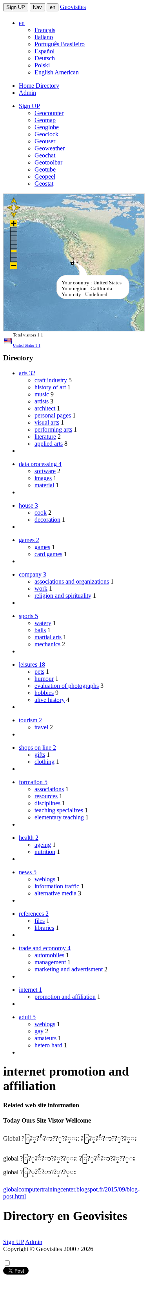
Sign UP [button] (29, 106)
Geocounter (49, 113)
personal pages (52, 415)
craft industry (50, 380)
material (44, 485)
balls (40, 630)
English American (56, 72)
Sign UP (15, 7)
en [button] (22, 23)
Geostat (43, 183)
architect (44, 408)
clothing (44, 761)
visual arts (46, 422)
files (39, 920)
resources (46, 796)
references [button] (34, 913)
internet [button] (30, 989)
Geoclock (46, 134)
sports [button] (28, 616)
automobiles (49, 955)
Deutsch (44, 58)
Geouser (44, 141)
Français (44, 30)
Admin (27, 92)
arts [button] (27, 373)
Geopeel (44, 176)
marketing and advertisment (68, 969)
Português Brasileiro (59, 44)
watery (42, 623)
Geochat (44, 155)
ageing (42, 844)
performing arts (53, 429)
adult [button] (27, 1017)
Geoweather (49, 148)
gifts (39, 754)
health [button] (28, 837)
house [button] (28, 505)
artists (41, 401)
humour (44, 678)
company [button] (32, 574)
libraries (44, 927)
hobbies (44, 692)
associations (49, 789)
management (50, 962)
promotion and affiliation (65, 996)
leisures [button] (32, 664)
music (41, 394)
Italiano (43, 37)
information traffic (56, 886)
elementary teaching (59, 817)
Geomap (45, 120)
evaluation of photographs (66, 685)
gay (39, 1031)
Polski (42, 65)
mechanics (47, 644)
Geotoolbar (48, 162)
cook (40, 512)
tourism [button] (30, 720)
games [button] (29, 540)
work (40, 588)
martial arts (48, 637)
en (52, 7)
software (45, 471)
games (42, 547)
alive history (49, 699)
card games (48, 554)
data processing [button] (40, 464)
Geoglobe (46, 127)
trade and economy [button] (45, 948)
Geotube (45, 169)
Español (44, 51)
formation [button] (33, 782)
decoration (47, 519)
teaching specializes (58, 810)
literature (45, 436)
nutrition (44, 851)
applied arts (48, 443)
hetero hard (48, 1045)
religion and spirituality (62, 595)
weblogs (44, 879)
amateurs (45, 1038)
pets (39, 671)
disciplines (47, 803)
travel (41, 727)
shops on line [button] (37, 747)
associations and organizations (71, 581)
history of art (50, 387)
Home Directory (39, 85)
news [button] (27, 872)
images (43, 478)
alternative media (55, 893)
